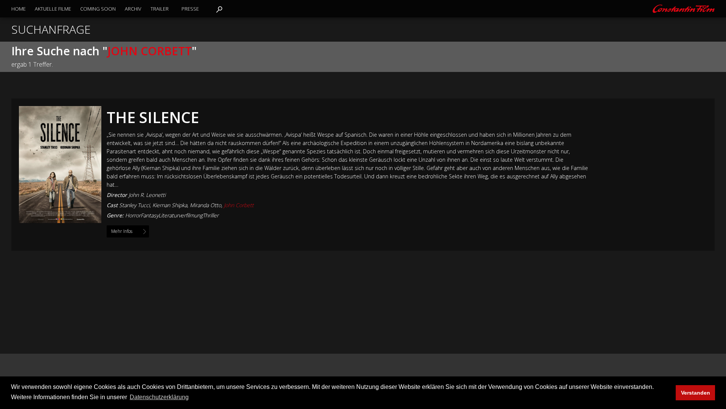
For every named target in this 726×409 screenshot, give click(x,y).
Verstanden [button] (695, 393)
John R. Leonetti (147, 194)
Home (18, 8)
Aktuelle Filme (53, 8)
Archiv (133, 8)
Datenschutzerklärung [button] (159, 397)
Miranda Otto (205, 205)
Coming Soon (98, 8)
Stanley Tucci (134, 205)
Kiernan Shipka (169, 205)
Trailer (159, 8)
